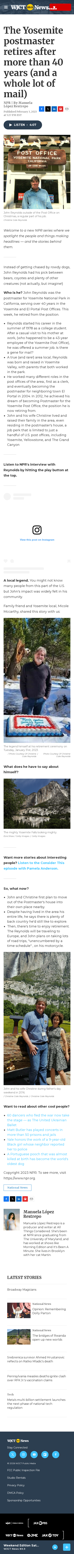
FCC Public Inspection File (23, 1470)
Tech (10, 1394)
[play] (55, 1547)
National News (17, 1187)
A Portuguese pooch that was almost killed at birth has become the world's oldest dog (37, 1159)
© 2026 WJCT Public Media (21, 1463)
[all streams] (66, 1547)
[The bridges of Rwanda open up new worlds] (19, 1337)
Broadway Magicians (21, 1289)
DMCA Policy (15, 1493)
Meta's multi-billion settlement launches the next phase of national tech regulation (36, 1403)
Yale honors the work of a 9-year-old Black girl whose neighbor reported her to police (36, 1144)
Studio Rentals (16, 1478)
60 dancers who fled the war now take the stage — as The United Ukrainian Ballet (38, 1120)
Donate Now (45, 7)
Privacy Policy (16, 1485)
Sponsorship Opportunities (23, 1500)
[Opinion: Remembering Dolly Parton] (19, 1310)
